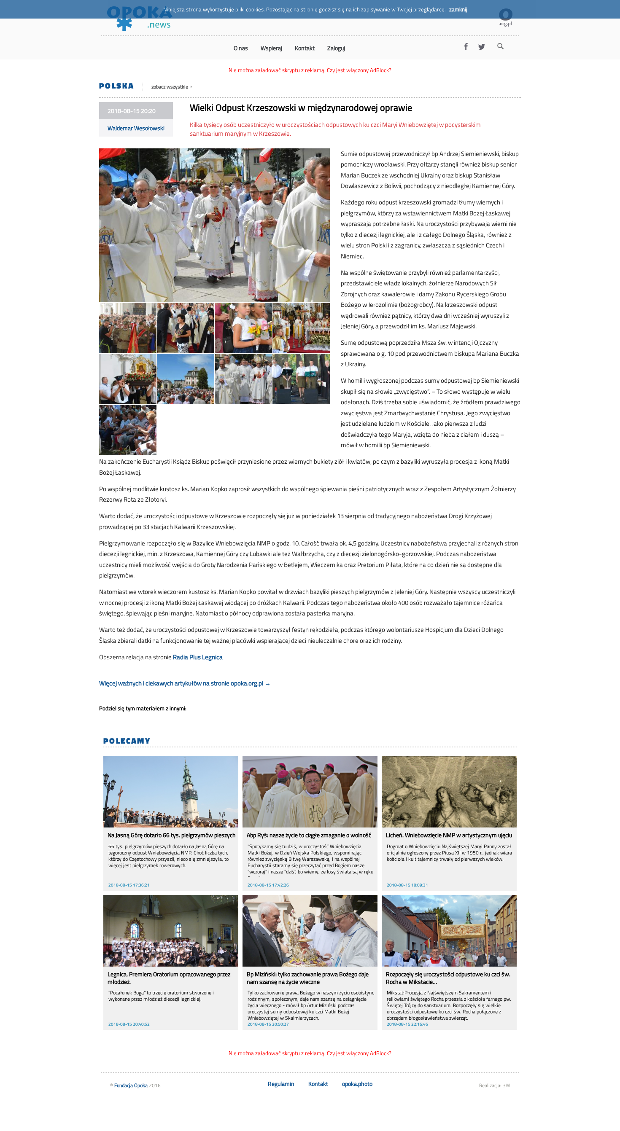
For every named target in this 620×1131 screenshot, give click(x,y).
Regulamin (281, 1083)
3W (506, 1085)
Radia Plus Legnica (198, 657)
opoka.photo (357, 1083)
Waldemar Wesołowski (136, 128)
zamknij (458, 9)
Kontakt (318, 1083)
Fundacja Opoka (131, 1085)
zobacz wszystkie (170, 87)
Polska (116, 85)
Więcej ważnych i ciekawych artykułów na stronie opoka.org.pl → (185, 683)
